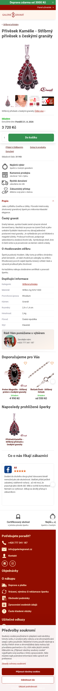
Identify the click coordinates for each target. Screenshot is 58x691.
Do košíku (31, 137)
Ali (15, 467)
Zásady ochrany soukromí (14, 663)
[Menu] (52, 15)
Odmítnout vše (28, 680)
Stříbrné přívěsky (30, 284)
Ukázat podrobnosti (28, 686)
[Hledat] (37, 15)
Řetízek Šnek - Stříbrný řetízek (41, 390)
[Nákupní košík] (45, 15)
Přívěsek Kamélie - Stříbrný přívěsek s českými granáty (14, 442)
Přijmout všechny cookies (28, 671)
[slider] (20, 471)
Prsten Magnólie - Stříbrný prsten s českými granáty (14, 390)
